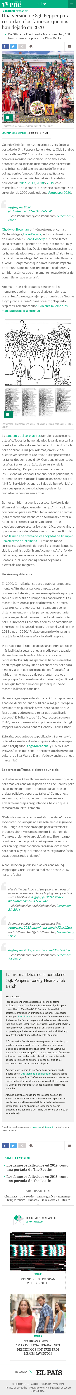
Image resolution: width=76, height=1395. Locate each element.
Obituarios (10, 1196)
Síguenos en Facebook (38, 3)
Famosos (33, 1200)
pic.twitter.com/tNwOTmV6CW (29, 211)
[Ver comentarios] (32, 46)
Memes (38, 1336)
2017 (31, 183)
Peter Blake (23, 1016)
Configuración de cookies (58, 1387)
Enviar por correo (69, 46)
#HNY (59, 897)
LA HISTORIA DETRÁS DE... (16, 11)
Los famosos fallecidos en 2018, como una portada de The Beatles (37, 1179)
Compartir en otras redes (22, 46)
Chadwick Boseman (15, 229)
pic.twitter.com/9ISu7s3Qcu (50, 950)
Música (66, 1200)
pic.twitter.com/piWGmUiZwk (51, 927)
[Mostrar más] (38, 1205)
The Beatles (27, 1196)
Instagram (37, 1127)
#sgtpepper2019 (19, 950)
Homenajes (65, 1196)
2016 (23, 183)
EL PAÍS (49, 1372)
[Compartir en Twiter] (13, 46)
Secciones (72, 4)
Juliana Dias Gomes (14, 133)
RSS (34, 1391)
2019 (50, 183)
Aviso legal (58, 1384)
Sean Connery (35, 239)
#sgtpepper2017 (19, 927)
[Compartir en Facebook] (5, 46)
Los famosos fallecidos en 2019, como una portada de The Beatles (37, 1167)
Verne (11, 4)
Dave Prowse (32, 234)
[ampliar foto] (38, 87)
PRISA (41, 1391)
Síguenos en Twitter (45, 3)
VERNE (38, 1274)
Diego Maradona (37, 746)
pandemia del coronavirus (23, 435)
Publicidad (46, 1384)
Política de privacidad (16, 1387)
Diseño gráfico (46, 1196)
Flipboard (48, 1127)
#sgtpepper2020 (59, 192)
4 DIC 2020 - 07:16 (39, 133)
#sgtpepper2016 (42, 897)
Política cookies (37, 1387)
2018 (40, 183)
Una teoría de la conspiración (35, 1073)
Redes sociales (50, 1200)
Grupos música (16, 1200)
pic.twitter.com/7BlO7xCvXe (28, 901)
